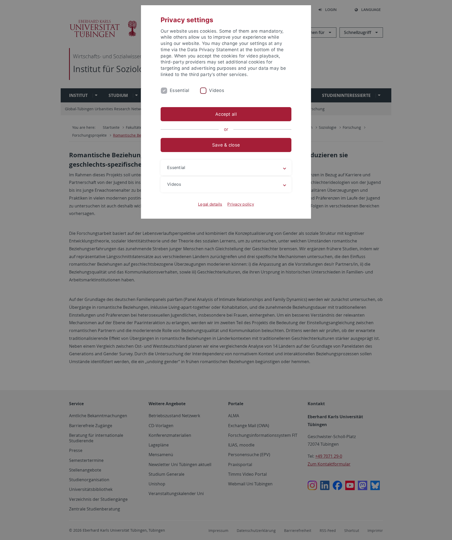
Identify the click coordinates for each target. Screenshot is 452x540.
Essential (179, 90)
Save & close (226, 145)
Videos (216, 90)
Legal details (210, 204)
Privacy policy (240, 204)
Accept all (226, 114)
